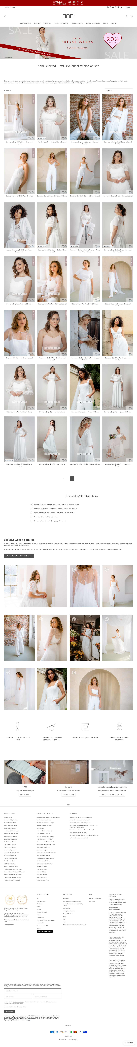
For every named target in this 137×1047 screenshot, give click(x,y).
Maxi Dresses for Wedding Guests (45, 841)
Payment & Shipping (42, 912)
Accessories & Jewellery (61, 23)
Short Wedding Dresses (10, 841)
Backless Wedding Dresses (11, 833)
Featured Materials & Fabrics (44, 825)
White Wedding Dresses (10, 850)
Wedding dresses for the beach (12, 880)
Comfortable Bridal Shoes (43, 861)
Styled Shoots (40, 828)
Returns (39, 914)
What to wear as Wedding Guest (78, 832)
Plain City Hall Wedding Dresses (12, 877)
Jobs (64, 919)
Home (68, 804)
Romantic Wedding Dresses (11, 866)
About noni (114, 23)
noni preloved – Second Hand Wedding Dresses (73, 904)
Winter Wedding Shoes (43, 880)
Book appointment (25, 23)
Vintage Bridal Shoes (42, 874)
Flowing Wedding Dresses (10, 858)
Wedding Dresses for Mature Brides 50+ (14, 872)
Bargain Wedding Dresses (10, 825)
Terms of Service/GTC (42, 925)
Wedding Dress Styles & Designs (45, 822)
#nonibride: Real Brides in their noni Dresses (48, 817)
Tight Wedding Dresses (10, 863)
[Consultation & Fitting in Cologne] (112, 772)
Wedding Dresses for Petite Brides (13, 869)
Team (64, 922)
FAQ (38, 898)
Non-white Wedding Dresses (11, 852)
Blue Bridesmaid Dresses (43, 833)
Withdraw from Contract (45, 931)
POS (60, 1039)
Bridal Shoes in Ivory (42, 869)
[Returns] (68, 772)
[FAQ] (25, 772)
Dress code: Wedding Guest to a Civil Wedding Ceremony (84, 835)
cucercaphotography (115, 909)
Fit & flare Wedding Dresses (11, 861)
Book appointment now (112, 795)
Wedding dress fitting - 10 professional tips (81, 817)
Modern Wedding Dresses (10, 820)
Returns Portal (40, 917)
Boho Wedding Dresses (10, 828)
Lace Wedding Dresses (10, 844)
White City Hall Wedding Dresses (12, 874)
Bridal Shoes (47, 23)
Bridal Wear (37, 23)
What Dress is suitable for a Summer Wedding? (82, 829)
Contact (39, 909)
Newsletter (66, 898)
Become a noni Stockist (95, 898)
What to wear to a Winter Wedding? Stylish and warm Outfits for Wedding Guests (83, 826)
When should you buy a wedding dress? (80, 822)
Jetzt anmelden (9, 1011)
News (64, 916)
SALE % (105, 23)
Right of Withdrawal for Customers (46, 920)
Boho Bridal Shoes (41, 872)
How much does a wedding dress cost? (80, 820)
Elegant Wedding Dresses (10, 839)
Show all (24, 795)
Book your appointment (18, 555)
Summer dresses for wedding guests (46, 852)
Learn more (68, 795)
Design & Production (68, 913)
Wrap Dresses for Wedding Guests (46, 844)
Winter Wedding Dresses (10, 822)
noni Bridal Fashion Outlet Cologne (72, 901)
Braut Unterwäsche (77, 23)
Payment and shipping (116, 904)
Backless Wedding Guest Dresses (45, 836)
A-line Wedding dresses (10, 855)
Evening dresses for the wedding (45, 858)
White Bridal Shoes (42, 866)
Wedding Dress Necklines (43, 820)
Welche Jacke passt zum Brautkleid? (79, 838)
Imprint (39, 928)
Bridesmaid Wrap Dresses (43, 847)
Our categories (8, 817)
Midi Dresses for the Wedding (44, 839)
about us (12, 924)
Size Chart (39, 904)
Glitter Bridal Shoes (42, 877)
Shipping (114, 896)
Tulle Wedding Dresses (10, 847)
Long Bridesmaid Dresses (43, 855)
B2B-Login (92, 901)
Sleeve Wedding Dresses (10, 836)
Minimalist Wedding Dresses (11, 831)
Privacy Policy (40, 923)
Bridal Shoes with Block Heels (44, 863)
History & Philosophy (68, 911)
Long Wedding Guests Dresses (45, 831)
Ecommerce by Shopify (71, 1039)
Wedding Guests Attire (93, 23)
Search (38, 906)
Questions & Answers (9, 7)
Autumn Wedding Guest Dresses (45, 850)
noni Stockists (66, 908)
